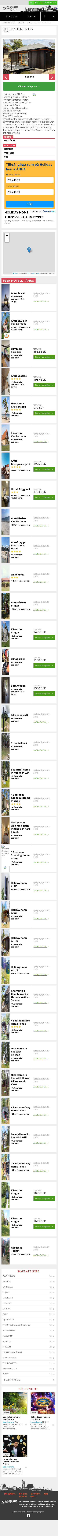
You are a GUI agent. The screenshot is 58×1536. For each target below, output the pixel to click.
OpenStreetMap (33, 273)
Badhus (6, 1281)
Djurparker (8, 1319)
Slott (5, 1374)
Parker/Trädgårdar (12, 1352)
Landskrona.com (8, 23)
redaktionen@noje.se (35, 1511)
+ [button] (7, 235)
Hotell (21, 23)
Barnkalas (8, 1287)
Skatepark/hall (10, 1368)
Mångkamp (8, 1336)
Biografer (8, 1298)
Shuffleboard (10, 1357)
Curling (7, 1308)
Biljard (6, 1292)
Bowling (7, 1303)
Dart (5, 1314)
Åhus (30, 23)
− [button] (7, 240)
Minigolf (7, 1341)
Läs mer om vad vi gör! (43, 1506)
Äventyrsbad (9, 1276)
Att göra (11, 16)
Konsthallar (9, 1330)
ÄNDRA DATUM (40, 301)
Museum (7, 1347)
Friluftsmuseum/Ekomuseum (16, 1325)
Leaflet (15, 273)
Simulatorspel (10, 1363)
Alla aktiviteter (13, 1380)
